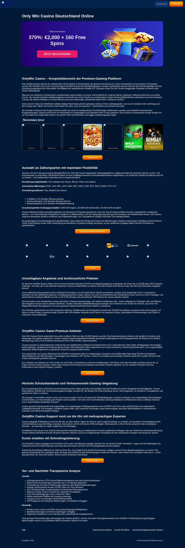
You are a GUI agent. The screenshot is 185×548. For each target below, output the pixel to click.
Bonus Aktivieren (92, 321)
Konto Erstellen (92, 461)
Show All (92, 268)
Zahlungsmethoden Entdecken (92, 231)
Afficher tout (92, 157)
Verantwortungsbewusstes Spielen (147, 530)
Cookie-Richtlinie (122, 530)
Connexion (162, 4)
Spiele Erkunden (92, 373)
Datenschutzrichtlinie (102, 530)
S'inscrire (176, 4)
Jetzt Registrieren (57, 54)
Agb (24, 530)
